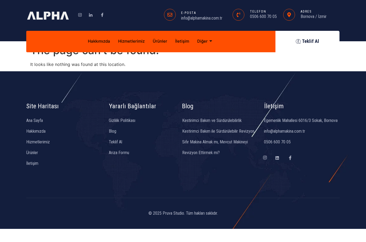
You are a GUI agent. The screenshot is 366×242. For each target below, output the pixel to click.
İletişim (182, 41)
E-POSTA (188, 13)
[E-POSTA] (170, 15)
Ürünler (160, 41)
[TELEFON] (238, 15)
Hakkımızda (99, 41)
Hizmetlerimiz (131, 41)
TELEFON (258, 11)
